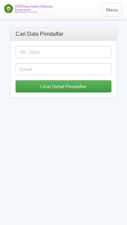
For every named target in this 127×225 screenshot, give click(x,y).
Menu (114, 12)
